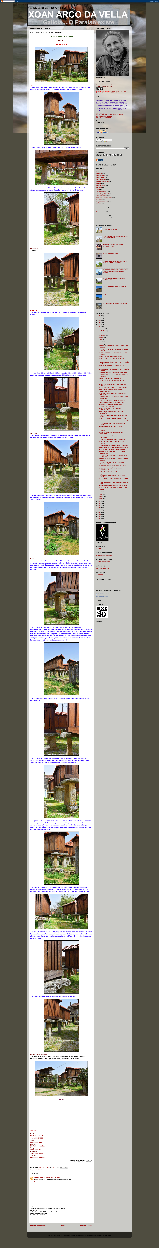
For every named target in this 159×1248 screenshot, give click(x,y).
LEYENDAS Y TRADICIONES (104, 197)
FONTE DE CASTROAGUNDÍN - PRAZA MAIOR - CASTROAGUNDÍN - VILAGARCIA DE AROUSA (116, 271)
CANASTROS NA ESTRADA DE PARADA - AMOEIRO (113, 387)
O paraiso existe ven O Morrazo (102, 593)
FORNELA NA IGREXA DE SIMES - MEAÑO (110, 356)
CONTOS (98, 183)
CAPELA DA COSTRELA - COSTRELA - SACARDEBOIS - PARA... (109, 472)
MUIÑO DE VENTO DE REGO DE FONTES (114, 295)
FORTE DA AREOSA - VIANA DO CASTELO (114, 286)
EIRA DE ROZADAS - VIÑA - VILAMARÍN (110, 378)
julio (100, 339)
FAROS (98, 189)
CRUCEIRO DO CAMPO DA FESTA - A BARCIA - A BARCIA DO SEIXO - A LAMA (115, 228)
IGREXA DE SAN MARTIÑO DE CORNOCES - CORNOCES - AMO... (111, 390)
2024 (99, 320)
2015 (99, 512)
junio (100, 341)
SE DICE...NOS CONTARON (103, 217)
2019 (99, 503)
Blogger (108, 1235)
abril (100, 492)
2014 (99, 514)
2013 (99, 516)
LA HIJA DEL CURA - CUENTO (111, 253)
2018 (99, 505)
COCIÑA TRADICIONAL (102, 181)
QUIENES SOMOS (101, 211)
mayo (101, 344)
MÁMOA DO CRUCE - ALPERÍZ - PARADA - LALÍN (112, 419)
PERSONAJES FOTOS (102, 209)
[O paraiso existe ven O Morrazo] (96, 594)
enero (101, 498)
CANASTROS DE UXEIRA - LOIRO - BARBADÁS (112, 439)
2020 (99, 501)
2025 (99, 318)
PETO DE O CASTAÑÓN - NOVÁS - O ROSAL (115, 303)
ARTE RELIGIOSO (101, 179)
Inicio (63, 1226)
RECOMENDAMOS (101, 213)
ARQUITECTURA (100, 177)
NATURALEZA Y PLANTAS (103, 205)
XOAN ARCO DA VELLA (47, 8)
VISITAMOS (99, 219)
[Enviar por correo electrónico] (61, 1168)
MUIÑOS (98, 203)
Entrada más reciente (38, 1226)
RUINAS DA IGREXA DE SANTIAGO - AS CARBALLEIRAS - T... (110, 409)
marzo (101, 494)
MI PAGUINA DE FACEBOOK (104, 555)
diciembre (102, 328)
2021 (99, 326)
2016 (99, 510)
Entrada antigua (86, 1226)
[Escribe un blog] (62, 1168)
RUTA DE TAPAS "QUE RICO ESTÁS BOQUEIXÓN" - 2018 (113, 245)
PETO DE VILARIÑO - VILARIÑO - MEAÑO (110, 426)
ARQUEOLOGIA (100, 175)
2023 (99, 322)
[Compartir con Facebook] (66, 1168)
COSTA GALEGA (100, 185)
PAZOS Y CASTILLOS (102, 207)
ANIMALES (99, 173)
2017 (99, 507)
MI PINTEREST (100, 548)
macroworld (90, 1235)
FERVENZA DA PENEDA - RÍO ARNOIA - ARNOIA (112, 402)
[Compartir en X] (64, 1168)
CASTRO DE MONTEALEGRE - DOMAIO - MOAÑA (112, 466)
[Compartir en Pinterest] (67, 1168)
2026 (99, 316)
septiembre (102, 335)
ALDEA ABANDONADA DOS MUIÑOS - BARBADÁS (113, 372)
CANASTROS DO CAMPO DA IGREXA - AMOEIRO (112, 400)
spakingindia (38, 1177)
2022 (99, 324)
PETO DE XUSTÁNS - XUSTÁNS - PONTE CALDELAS (113, 445)
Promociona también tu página (102, 596)
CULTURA (99, 187)
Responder (37, 1181)
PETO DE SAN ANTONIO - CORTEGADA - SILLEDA (113, 485)
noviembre (102, 331)
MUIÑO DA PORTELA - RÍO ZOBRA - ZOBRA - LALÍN (113, 447)
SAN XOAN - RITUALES (102, 215)
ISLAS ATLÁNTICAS (101, 195)
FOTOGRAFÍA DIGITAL (102, 193)
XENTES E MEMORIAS (102, 221)
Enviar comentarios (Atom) (45, 1229)
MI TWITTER (99, 575)
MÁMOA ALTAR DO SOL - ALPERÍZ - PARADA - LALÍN (114, 421)
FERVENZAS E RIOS (101, 191)
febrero (101, 496)
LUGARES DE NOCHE (102, 201)
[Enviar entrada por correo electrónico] (58, 1167)
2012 (99, 518)
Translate (109, 142)
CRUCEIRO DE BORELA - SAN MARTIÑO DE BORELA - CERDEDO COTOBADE (115, 262)
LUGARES (39, 1170)
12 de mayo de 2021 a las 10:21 (51, 1177)
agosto (101, 337)
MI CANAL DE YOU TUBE (103, 561)
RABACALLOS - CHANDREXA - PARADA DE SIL (112, 449)
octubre (101, 333)
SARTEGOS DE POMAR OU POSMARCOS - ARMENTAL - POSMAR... (111, 405)
